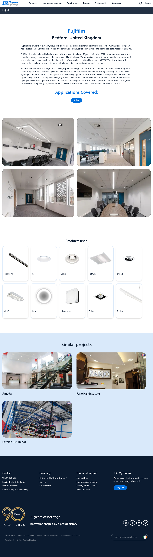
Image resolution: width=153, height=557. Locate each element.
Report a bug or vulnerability (15, 490)
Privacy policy (10, 535)
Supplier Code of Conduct (71, 535)
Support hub (82, 478)
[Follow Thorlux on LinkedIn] (125, 523)
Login (148, 3)
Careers (42, 482)
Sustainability (45, 486)
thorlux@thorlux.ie (17, 482)
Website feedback (10, 486)
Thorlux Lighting (29, 540)
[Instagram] (139, 523)
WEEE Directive (83, 490)
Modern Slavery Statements (47, 535)
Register (120, 488)
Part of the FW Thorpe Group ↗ (53, 478)
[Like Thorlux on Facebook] (132, 523)
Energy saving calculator (87, 482)
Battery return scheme (86, 486)
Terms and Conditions (26, 535)
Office (76, 100)
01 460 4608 (11, 478)
